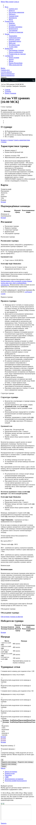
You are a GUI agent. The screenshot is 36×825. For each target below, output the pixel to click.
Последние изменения (16, 12)
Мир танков (9, 2)
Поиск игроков (14, 57)
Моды (11, 19)
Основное (12, 25)
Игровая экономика (15, 27)
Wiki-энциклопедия (15, 65)
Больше (3, 202)
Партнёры (8, 775)
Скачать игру (13, 9)
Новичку (12, 23)
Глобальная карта (15, 37)
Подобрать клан (14, 45)
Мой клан (12, 43)
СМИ (6, 777)
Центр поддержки (11, 771)
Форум (11, 59)
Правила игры (10, 773)
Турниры (8, 91)
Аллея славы (13, 47)
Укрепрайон (13, 36)
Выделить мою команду (9, 762)
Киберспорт (9, 48)
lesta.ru (3, 768)
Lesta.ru (16, 2)
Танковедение (13, 16)
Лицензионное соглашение (14, 779)
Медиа (11, 61)
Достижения (13, 30)
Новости (12, 10)
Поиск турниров (10, 93)
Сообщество (9, 56)
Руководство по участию (17, 54)
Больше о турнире (7, 140)
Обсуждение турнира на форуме (12, 616)
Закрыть (3, 823)
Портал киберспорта (16, 52)
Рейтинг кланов (14, 39)
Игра (6, 7)
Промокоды (13, 18)
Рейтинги (12, 14)
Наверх (4, 766)
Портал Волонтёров (15, 63)
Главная (7, 89)
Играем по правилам (16, 32)
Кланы (7, 34)
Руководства (9, 21)
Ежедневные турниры (16, 50)
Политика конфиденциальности (16, 780)
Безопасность (13, 28)
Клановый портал (15, 41)
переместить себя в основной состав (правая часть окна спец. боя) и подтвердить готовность (16, 283)
